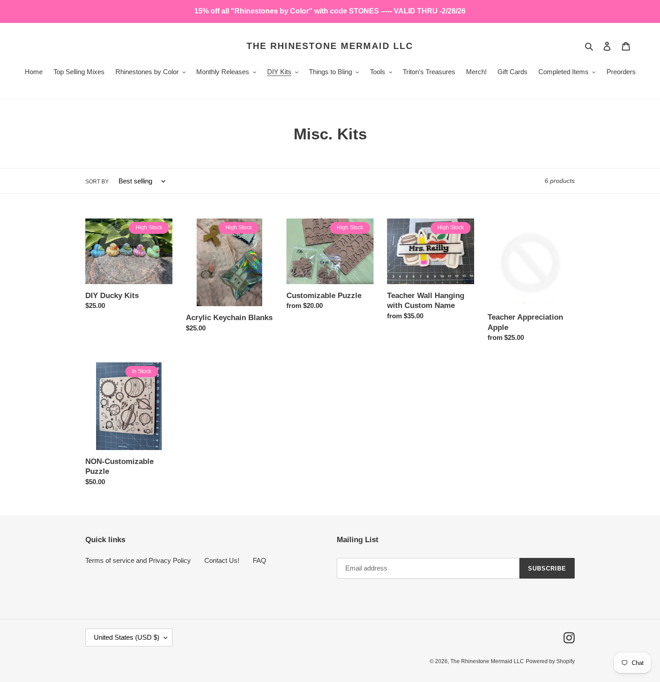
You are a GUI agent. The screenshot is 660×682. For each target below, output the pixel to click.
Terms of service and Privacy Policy (138, 560)
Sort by (97, 181)
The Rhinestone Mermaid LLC (329, 46)
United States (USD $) (126, 637)
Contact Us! (221, 560)
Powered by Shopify (550, 661)
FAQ (259, 560)
